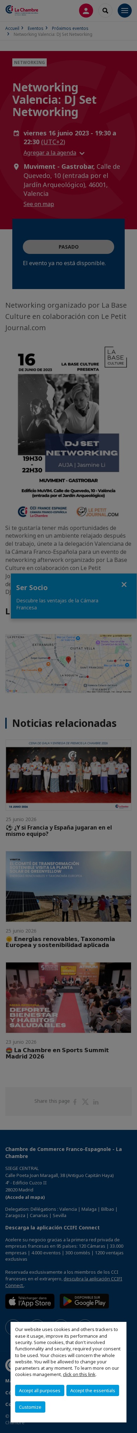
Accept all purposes (39, 1390)
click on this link (79, 1374)
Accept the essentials (92, 1390)
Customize (30, 1407)
